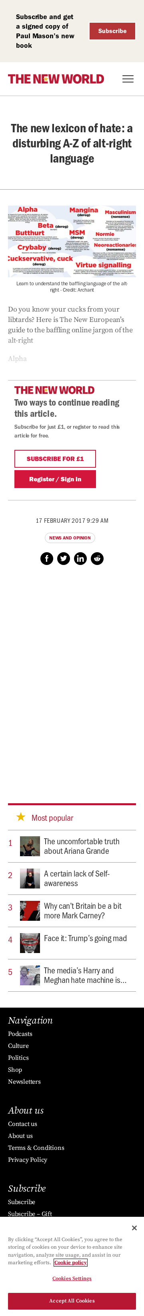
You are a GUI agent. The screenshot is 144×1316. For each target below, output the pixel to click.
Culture (18, 1046)
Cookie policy (70, 1262)
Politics (18, 1058)
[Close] (134, 1228)
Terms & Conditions (36, 1148)
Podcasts (20, 1034)
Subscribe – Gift (30, 1214)
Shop (15, 1070)
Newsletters (24, 1082)
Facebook (46, 558)
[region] (72, 1266)
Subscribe (112, 31)
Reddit (97, 558)
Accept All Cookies (71, 1301)
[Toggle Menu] (128, 79)
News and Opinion (70, 538)
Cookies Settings (72, 1278)
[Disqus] (72, 676)
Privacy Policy (27, 1160)
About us (20, 1136)
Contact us (22, 1124)
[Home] (56, 79)
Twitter (63, 558)
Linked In (80, 558)
